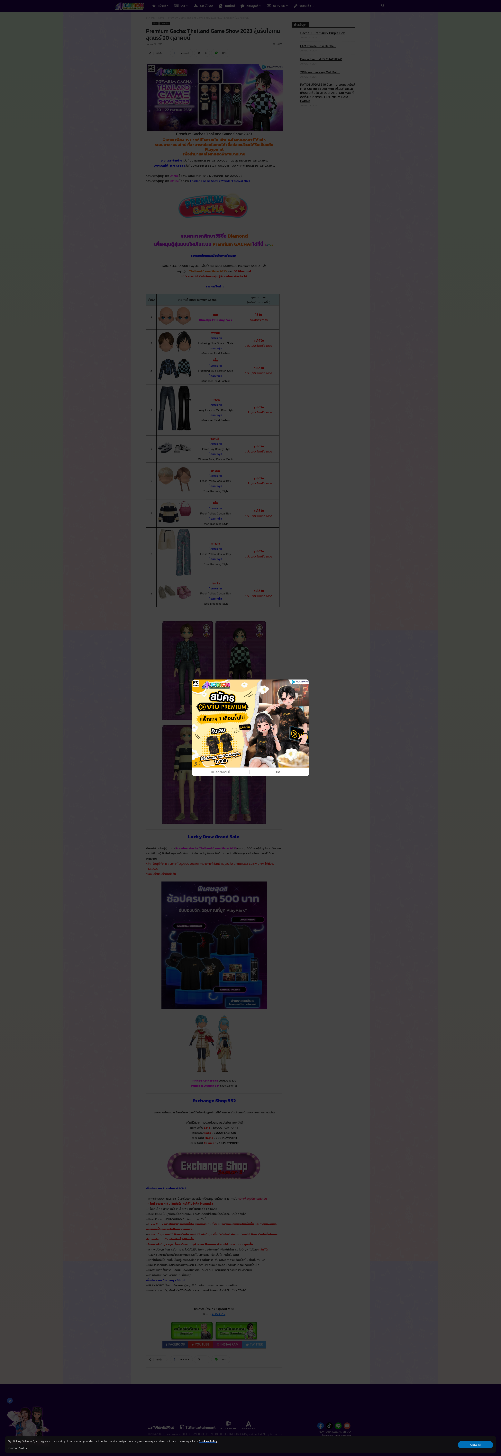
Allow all (475, 1444)
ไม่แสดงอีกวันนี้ (220, 772)
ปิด (278, 772)
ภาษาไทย (12, 1448)
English (23, 1448)
